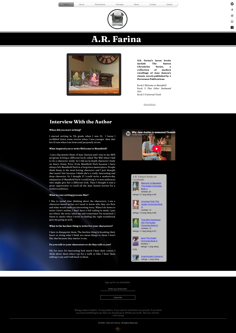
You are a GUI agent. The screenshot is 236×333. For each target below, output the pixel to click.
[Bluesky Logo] (232, 21)
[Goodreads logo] (232, 27)
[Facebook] (232, 9)
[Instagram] (232, 15)
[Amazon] (232, 33)
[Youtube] (232, 3)
